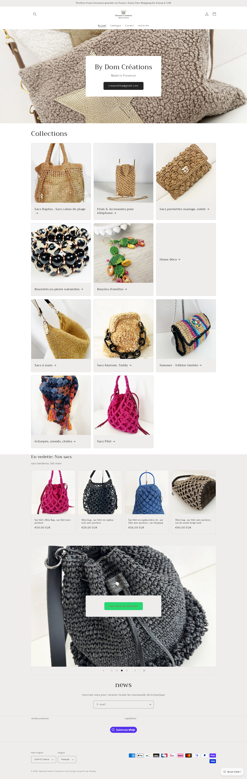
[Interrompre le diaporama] (143, 670)
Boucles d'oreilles (110, 289)
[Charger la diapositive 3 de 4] (121, 670)
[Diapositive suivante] (135, 670)
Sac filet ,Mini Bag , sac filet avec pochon (53, 521)
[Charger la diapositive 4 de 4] (126, 670)
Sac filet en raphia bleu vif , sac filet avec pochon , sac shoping (145, 521)
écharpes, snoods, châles (53, 441)
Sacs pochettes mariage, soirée (183, 209)
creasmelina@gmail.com (123, 85)
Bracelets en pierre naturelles (57, 289)
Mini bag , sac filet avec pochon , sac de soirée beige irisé (193, 521)
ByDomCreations (46, 771)
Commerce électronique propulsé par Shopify (75, 771)
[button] (34, 14)
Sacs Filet (104, 441)
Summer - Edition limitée (179, 365)
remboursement (40, 718)
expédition (130, 718)
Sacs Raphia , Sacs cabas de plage (60, 209)
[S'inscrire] (150, 704)
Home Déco (168, 259)
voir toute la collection (123, 606)
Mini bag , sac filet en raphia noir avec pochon (97, 521)
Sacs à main (44, 365)
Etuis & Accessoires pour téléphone (115, 211)
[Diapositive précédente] (103, 670)
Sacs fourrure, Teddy (112, 365)
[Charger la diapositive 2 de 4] (116, 670)
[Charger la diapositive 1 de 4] (111, 670)
